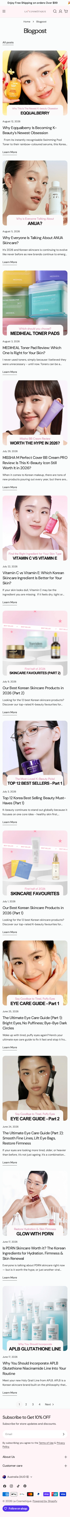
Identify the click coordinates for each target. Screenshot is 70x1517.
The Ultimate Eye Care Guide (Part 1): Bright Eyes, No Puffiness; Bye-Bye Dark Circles (35, 1023)
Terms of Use (46, 1442)
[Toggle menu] (4, 11)
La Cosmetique (22, 1501)
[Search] (54, 11)
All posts (8, 42)
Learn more (10, 152)
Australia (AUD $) (18, 1477)
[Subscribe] (63, 1434)
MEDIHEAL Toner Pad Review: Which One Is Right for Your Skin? (32, 350)
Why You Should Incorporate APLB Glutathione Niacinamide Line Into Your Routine (34, 1368)
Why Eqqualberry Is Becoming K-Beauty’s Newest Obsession (30, 130)
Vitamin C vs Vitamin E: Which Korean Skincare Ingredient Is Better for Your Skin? (33, 578)
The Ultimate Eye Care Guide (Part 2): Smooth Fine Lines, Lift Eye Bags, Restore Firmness (33, 1138)
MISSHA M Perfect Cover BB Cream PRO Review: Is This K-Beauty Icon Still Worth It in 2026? (35, 462)
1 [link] (19, 1404)
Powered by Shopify (45, 1501)
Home (26, 21)
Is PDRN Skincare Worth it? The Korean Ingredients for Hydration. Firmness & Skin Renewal (34, 1253)
